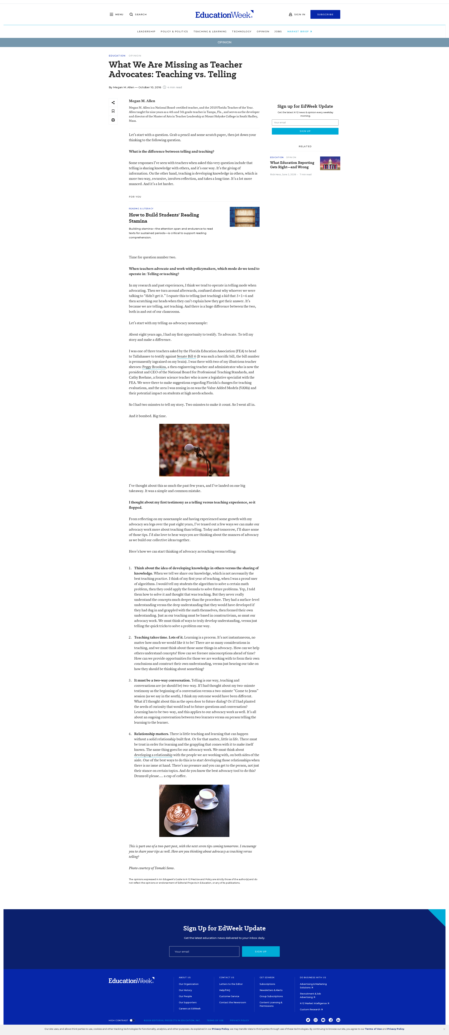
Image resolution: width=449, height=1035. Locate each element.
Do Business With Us (313, 977)
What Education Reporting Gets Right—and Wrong (292, 165)
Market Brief (298, 31)
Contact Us (226, 977)
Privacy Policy (239, 1020)
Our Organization (189, 984)
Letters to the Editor (231, 984)
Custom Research (310, 1009)
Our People (185, 996)
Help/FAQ (224, 990)
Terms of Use (215, 1020)
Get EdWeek (267, 977)
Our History (185, 990)
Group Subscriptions (271, 996)
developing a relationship (153, 754)
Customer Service (229, 996)
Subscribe (325, 14)
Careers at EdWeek (189, 1008)
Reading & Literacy (141, 208)
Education (117, 55)
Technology (242, 31)
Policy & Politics (174, 31)
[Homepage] (224, 14)
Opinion (263, 31)
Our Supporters (188, 1002)
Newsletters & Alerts (271, 990)
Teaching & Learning (210, 31)
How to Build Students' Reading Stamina (164, 218)
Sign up (261, 951)
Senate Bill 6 (186, 356)
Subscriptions (267, 984)
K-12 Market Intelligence (313, 1003)
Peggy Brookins (154, 366)
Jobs (278, 31)
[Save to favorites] (113, 111)
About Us (185, 977)
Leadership (146, 31)
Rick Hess (275, 174)
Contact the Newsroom (232, 1002)
